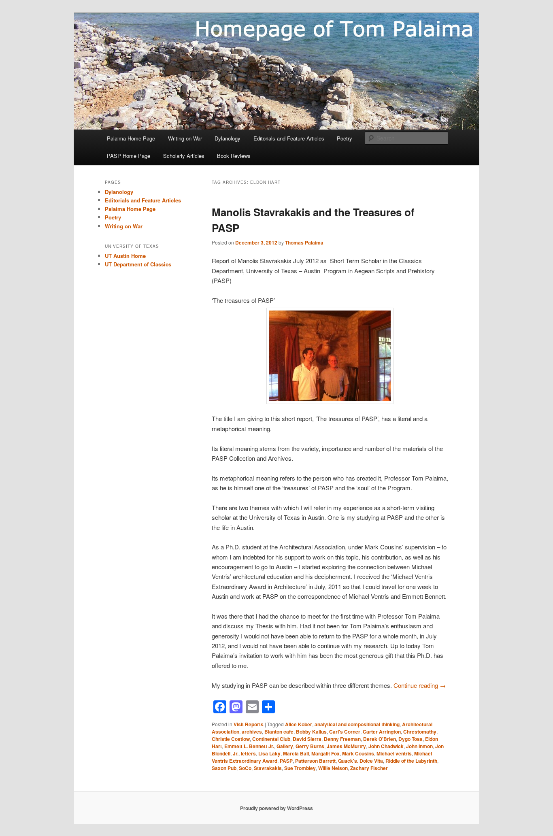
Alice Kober (298, 724)
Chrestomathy (419, 731)
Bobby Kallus (311, 731)
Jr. (235, 753)
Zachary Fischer (369, 768)
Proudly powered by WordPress (276, 808)
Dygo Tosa (410, 738)
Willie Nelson (333, 768)
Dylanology (227, 138)
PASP (286, 760)
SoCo (245, 768)
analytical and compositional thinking (357, 724)
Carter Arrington (382, 731)
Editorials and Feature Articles (288, 138)
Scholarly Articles (183, 156)
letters (248, 753)
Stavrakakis (268, 768)
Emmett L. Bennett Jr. (249, 746)
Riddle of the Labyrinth (411, 760)
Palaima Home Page (131, 138)
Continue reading (419, 685)
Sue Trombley (300, 768)
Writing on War (185, 138)
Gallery (284, 746)
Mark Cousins (358, 753)
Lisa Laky (269, 753)
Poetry (344, 138)
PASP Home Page (128, 156)
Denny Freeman (342, 738)
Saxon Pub (224, 768)
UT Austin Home (125, 256)
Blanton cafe (279, 731)
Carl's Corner (344, 731)
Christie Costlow (231, 738)
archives (252, 731)
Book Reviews (234, 156)
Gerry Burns (310, 746)
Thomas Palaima (304, 242)
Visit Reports (249, 724)
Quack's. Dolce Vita (360, 760)
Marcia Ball (296, 753)
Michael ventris (394, 753)
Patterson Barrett (315, 760)
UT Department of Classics (138, 264)
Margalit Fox (325, 753)
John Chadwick (386, 746)
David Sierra (307, 738)
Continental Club (271, 738)
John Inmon (419, 746)
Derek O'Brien (379, 738)
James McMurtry (346, 746)
